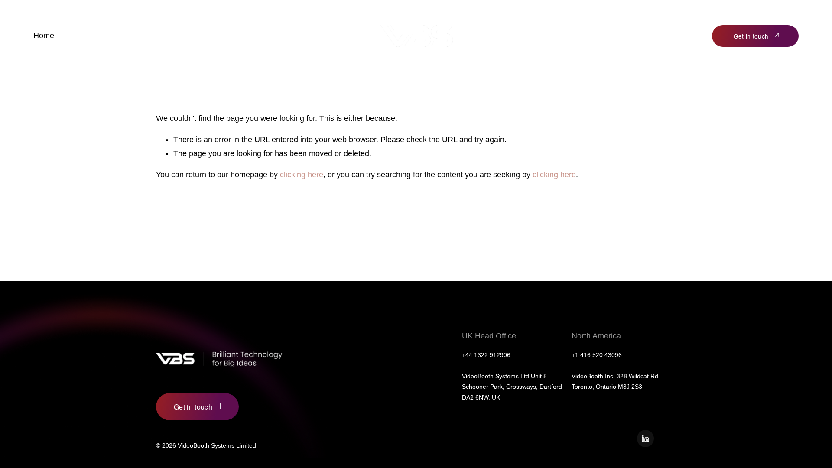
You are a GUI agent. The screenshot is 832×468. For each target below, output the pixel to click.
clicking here (301, 174)
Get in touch (751, 36)
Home (43, 35)
